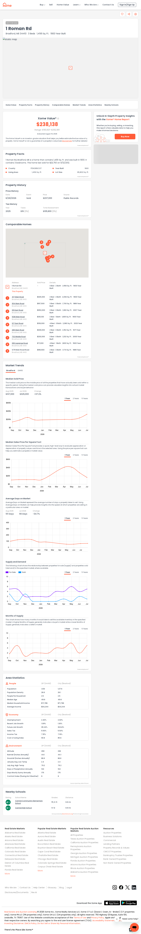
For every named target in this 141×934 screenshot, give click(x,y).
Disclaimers (67, 141)
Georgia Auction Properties (83, 853)
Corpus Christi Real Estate (50, 866)
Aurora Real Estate (47, 836)
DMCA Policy (30, 923)
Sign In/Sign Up (127, 4)
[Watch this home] (122, 14)
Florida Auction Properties (83, 860)
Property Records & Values (116, 847)
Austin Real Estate (46, 840)
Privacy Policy (97, 917)
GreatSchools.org (67, 814)
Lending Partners (111, 844)
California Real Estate (15, 847)
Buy (41, 4)
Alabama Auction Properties (84, 872)
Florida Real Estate (14, 869)
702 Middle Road (19, 336)
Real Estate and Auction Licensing (20, 911)
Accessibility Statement (103, 920)
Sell (51, 4)
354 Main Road (18, 303)
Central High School (23, 808)
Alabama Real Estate (15, 832)
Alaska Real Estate (14, 836)
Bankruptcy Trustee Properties (118, 855)
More (7, 873)
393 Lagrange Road (20, 343)
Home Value (63, 4)
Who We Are (90, 4)
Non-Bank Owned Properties (117, 863)
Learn (76, 4)
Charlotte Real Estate (48, 855)
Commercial (109, 840)
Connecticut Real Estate (16, 855)
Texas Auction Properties (82, 838)
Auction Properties (112, 832)
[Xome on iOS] (112, 902)
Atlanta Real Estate (47, 832)
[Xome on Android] (129, 902)
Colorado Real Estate (15, 851)
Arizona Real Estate (14, 840)
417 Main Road (18, 297)
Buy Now (125, 136)
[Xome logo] (7, 4)
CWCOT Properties (112, 851)
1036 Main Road (18, 317)
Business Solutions (112, 836)
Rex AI (34, 892)
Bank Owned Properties (114, 859)
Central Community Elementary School (29, 802)
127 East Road (17, 323)
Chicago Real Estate (48, 859)
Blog (61, 887)
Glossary (52, 887)
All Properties (76, 835)
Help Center (39, 887)
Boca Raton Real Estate (49, 844)
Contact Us (108, 4)
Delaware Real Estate (15, 859)
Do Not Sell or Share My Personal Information (58, 923)
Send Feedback (116, 157)
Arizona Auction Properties (83, 864)
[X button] (127, 887)
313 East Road (17, 310)
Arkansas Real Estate (15, 844)
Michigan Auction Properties (84, 857)
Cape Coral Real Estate (49, 851)
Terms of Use (80, 917)
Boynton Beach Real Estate (51, 847)
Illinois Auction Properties (82, 868)
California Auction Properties (84, 842)
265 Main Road (18, 330)
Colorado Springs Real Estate (52, 863)
